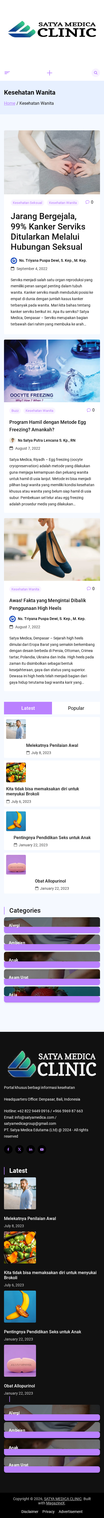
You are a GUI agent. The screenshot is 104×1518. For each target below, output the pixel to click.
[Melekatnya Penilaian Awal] (52, 1193)
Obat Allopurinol (50, 881)
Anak (13, 960)
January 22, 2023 (33, 845)
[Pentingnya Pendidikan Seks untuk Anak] (52, 1307)
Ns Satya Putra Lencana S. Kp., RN (46, 440)
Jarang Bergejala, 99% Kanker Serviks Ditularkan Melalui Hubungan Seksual (48, 231)
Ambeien (17, 942)
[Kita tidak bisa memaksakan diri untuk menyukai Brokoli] (52, 1247)
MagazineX (55, 1503)
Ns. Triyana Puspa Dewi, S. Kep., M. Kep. (53, 260)
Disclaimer (29, 1511)
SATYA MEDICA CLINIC (63, 1499)
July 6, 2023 (21, 801)
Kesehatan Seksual (27, 203)
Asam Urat (19, 977)
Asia (13, 994)
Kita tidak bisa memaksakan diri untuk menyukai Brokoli (42, 791)
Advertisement (71, 1511)
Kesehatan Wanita (63, 203)
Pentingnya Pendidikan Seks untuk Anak (52, 837)
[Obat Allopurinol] (52, 1361)
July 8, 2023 (41, 753)
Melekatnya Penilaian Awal (52, 745)
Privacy (48, 1511)
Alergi (14, 925)
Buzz (15, 411)
